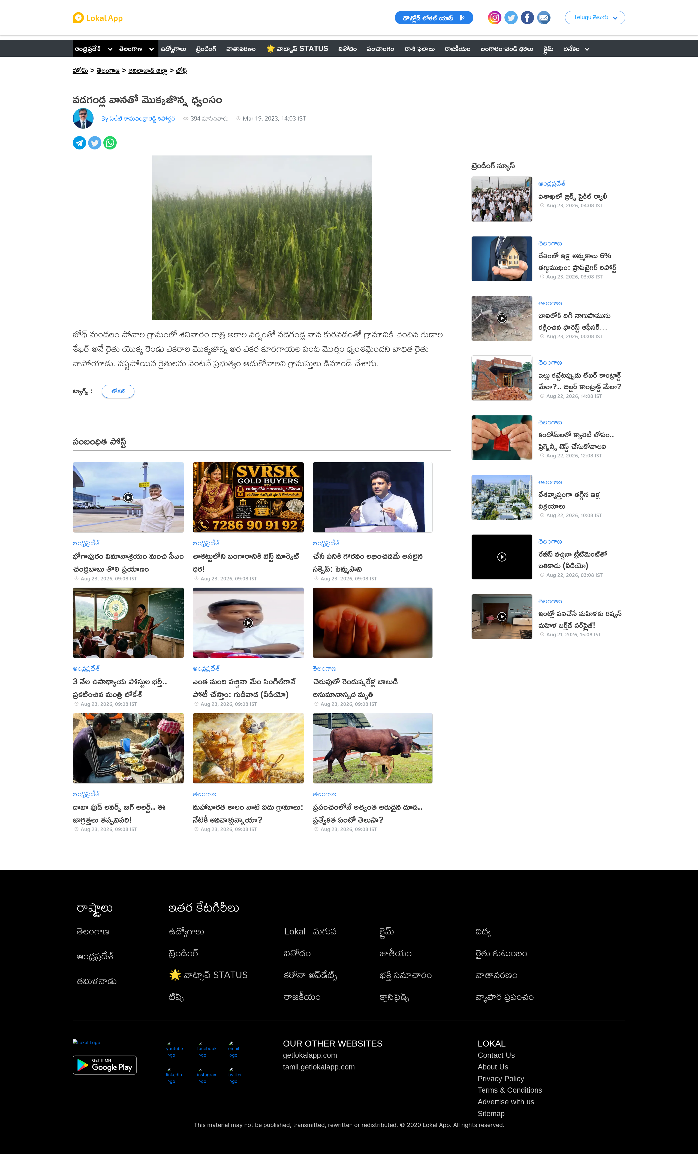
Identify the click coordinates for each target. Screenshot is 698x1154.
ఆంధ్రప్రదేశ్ (88, 48)
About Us (493, 1067)
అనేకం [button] (572, 48)
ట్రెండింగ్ (183, 952)
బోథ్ (181, 70)
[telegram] (80, 145)
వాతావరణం (497, 974)
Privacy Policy (501, 1079)
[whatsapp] (111, 145)
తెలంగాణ (130, 48)
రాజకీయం (302, 996)
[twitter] (95, 145)
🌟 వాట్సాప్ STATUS (208, 974)
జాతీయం (396, 952)
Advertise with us (506, 1102)
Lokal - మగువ (310, 931)
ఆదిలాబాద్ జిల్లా (147, 70)
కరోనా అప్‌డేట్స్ (310, 974)
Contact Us (496, 1055)
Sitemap (491, 1114)
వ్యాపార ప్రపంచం (505, 996)
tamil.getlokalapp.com (319, 1067)
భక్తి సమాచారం (406, 974)
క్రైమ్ (387, 931)
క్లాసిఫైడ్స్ (394, 996)
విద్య (483, 931)
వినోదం (297, 952)
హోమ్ (80, 70)
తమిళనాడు (97, 980)
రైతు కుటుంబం (502, 952)
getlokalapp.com (310, 1055)
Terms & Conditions (510, 1090)
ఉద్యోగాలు (186, 931)
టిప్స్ (176, 996)
